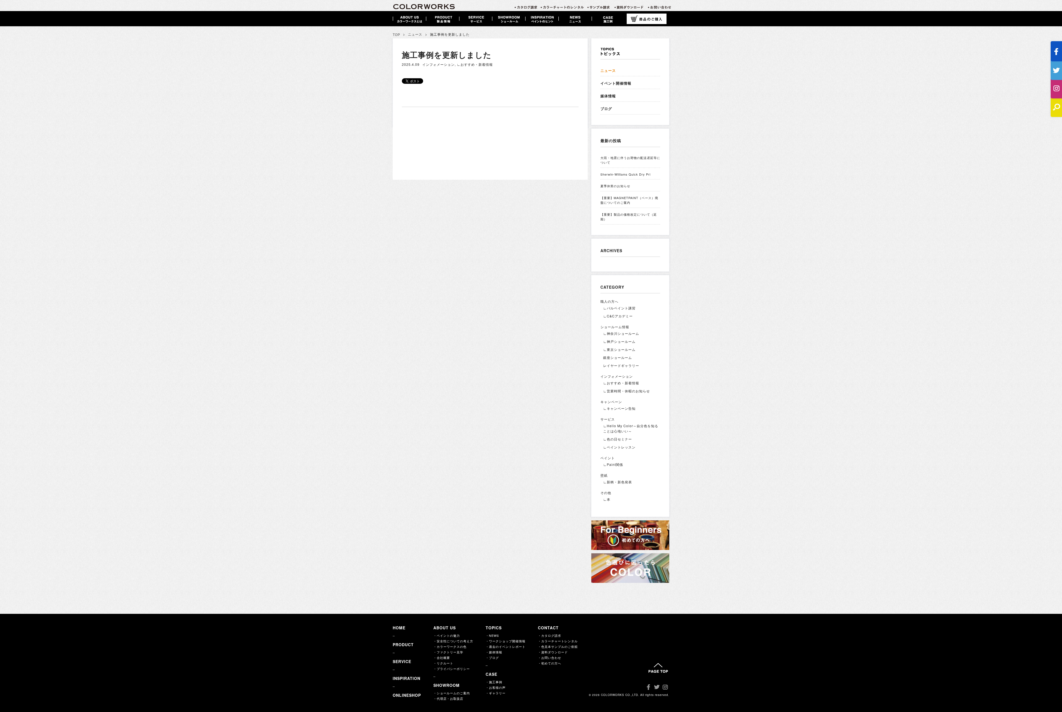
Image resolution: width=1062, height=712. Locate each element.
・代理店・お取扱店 (448, 698)
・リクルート (443, 663)
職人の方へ (609, 301)
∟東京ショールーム (619, 349)
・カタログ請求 (549, 635)
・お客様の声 (496, 687)
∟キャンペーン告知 (619, 408)
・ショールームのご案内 (451, 693)
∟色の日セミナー (617, 439)
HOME (399, 627)
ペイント (607, 457)
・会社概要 (441, 657)
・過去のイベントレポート (505, 646)
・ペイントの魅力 (446, 635)
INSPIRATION (406, 678)
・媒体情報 (494, 652)
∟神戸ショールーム (619, 341)
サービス (607, 419)
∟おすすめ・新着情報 (475, 64)
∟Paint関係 (613, 464)
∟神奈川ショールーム (621, 333)
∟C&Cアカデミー (618, 316)
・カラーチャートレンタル (558, 641)
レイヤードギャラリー (621, 365)
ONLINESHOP (407, 695)
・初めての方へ (549, 663)
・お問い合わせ (549, 657)
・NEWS (492, 635)
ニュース (415, 34)
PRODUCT (403, 644)
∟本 (606, 499)
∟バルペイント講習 (619, 308)
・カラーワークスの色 (450, 646)
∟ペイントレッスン (619, 447)
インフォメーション (438, 64)
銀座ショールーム (617, 357)
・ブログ (492, 657)
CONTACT (548, 627)
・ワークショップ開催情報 (505, 641)
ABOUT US (444, 627)
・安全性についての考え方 (453, 641)
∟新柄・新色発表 (617, 481)
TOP (396, 35)
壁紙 (604, 475)
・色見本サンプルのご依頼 (558, 646)
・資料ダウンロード (553, 652)
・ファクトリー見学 (448, 652)
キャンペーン (611, 401)
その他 (605, 492)
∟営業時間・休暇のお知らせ (626, 390)
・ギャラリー (496, 693)
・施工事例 (494, 682)
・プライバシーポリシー (451, 668)
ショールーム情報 (614, 326)
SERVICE (402, 661)
